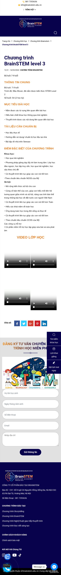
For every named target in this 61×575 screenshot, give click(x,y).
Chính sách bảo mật (11, 540)
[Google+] (30, 323)
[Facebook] (17, 323)
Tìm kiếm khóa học (54, 341)
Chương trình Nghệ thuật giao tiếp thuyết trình (22, 521)
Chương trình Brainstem (39, 41)
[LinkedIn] (44, 323)
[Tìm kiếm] (55, 32)
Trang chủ (6, 41)
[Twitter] (24, 323)
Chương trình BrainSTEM (13, 516)
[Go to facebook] (54, 566)
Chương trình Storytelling (13, 511)
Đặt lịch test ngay (54, 369)
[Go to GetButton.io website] (54, 572)
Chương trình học (20, 41)
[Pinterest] (37, 323)
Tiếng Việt (29, 10)
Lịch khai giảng (54, 355)
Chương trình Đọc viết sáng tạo (15, 526)
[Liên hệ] (5, 565)
